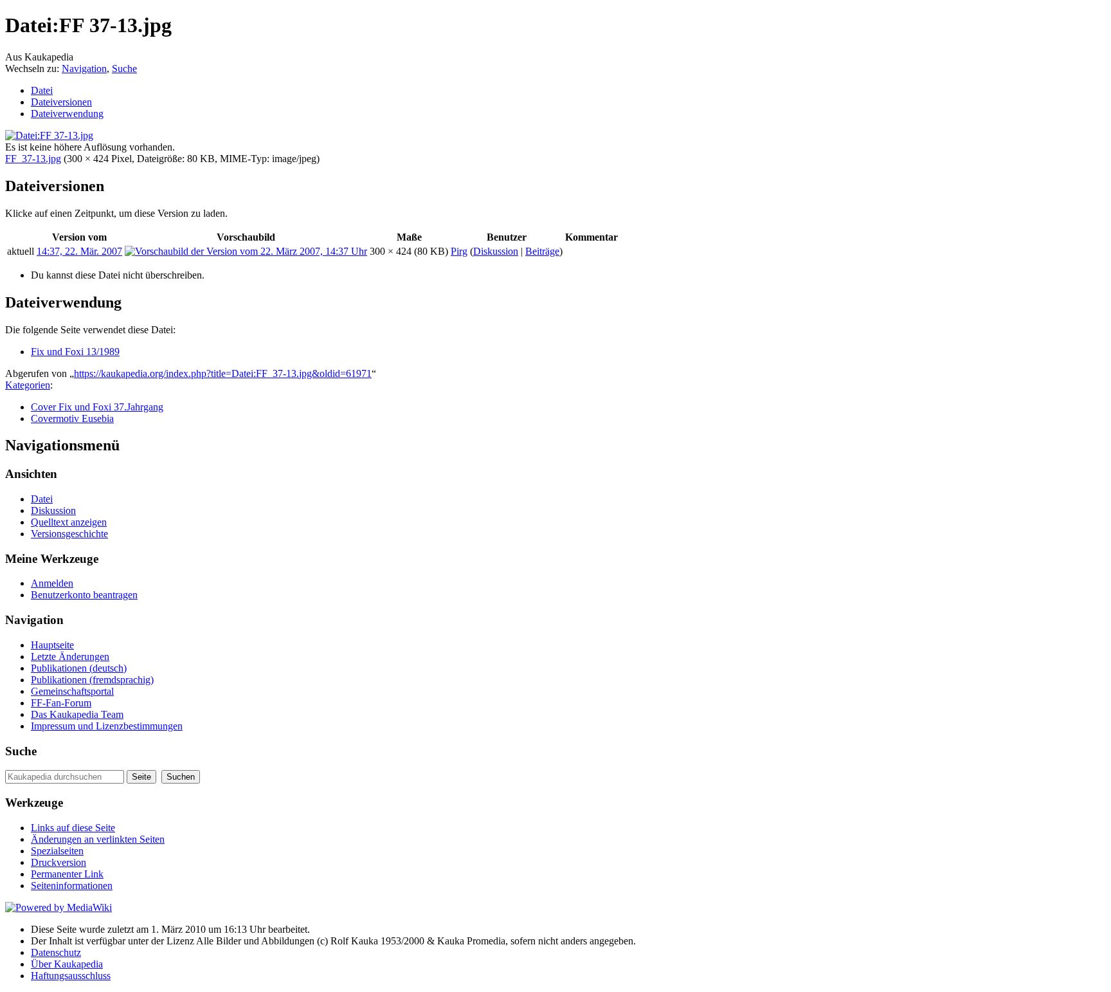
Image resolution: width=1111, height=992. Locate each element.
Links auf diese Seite (73, 827)
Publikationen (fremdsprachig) (92, 679)
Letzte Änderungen (70, 656)
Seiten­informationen (72, 885)
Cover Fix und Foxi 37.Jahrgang (97, 406)
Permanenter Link (67, 873)
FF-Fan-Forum (61, 702)
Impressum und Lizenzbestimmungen (107, 726)
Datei (42, 90)
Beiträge (542, 251)
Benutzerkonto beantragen (84, 594)
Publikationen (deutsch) (79, 668)
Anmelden (52, 583)
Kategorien (27, 385)
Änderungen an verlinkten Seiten (98, 839)
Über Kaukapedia (67, 964)
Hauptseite (52, 644)
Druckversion (58, 862)
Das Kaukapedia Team (77, 714)
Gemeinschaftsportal (72, 691)
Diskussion (495, 251)
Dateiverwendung (67, 113)
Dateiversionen (61, 101)
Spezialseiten (57, 850)
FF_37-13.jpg (33, 158)
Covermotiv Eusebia (72, 418)
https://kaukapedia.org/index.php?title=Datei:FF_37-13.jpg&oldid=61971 (223, 373)
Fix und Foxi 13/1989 (75, 351)
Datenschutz (56, 952)
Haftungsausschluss (71, 975)
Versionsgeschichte (69, 533)
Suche (124, 68)
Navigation (84, 68)
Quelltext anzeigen (69, 522)
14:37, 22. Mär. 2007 (79, 251)
